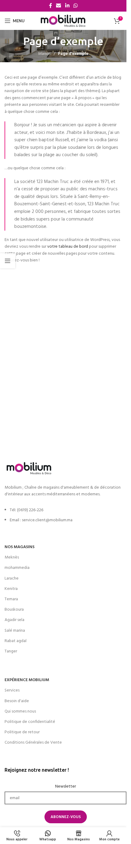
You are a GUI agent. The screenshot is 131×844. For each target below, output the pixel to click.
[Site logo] (63, 20)
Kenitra (11, 588)
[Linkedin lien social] (67, 6)
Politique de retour (22, 732)
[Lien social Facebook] (50, 6)
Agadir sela (14, 619)
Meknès (12, 557)
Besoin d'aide (17, 701)
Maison (44, 54)
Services (12, 690)
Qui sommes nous (20, 711)
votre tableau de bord (67, 246)
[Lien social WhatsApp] (75, 6)
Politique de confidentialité (30, 721)
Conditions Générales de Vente (33, 742)
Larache (12, 578)
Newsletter (65, 786)
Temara (11, 599)
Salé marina (15, 630)
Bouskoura (14, 609)
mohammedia (17, 567)
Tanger (11, 651)
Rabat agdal (16, 641)
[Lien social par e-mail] (58, 6)
